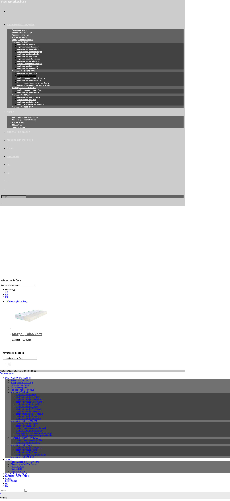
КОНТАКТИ (11, 481)
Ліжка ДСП (16, 469)
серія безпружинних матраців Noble (34, 435)
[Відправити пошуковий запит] (26, 491)
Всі (6, 297)
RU (9, 365)
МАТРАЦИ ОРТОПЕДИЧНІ (18, 378)
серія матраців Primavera (28, 409)
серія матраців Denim (27, 406)
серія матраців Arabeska (28, 404)
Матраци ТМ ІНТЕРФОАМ (24, 421)
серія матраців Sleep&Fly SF (30, 402)
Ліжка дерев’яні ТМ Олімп (24, 464)
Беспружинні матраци (22, 382)
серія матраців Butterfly (28, 442)
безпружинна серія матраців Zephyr (34, 433)
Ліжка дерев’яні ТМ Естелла (25, 462)
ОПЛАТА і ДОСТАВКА (16, 474)
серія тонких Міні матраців (29, 414)
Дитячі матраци (19, 387)
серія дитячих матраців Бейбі (31, 454)
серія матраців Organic (27, 416)
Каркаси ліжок (18, 471)
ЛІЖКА (8, 459)
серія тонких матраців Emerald (31, 428)
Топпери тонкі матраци (22, 390)
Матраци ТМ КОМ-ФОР (22, 457)
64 (6, 294)
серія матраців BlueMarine (29, 430)
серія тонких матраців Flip (29, 440)
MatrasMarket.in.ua (13, 1)
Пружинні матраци (20, 385)
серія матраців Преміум (28, 452)
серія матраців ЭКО (26, 394)
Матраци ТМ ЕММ (20, 392)
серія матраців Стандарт (28, 447)
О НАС (8, 478)
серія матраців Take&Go (28, 411)
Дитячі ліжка (17, 466)
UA (9, 363)
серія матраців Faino (26, 426)
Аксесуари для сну (20, 380)
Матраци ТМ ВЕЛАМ (21, 445)
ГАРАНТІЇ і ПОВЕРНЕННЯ (17, 476)
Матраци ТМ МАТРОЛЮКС (24, 438)
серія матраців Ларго (27, 423)
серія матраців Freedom (28, 397)
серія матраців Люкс (26, 450)
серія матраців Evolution (28, 418)
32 (6, 292)
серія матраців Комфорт (28, 399)
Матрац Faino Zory (27, 334)
